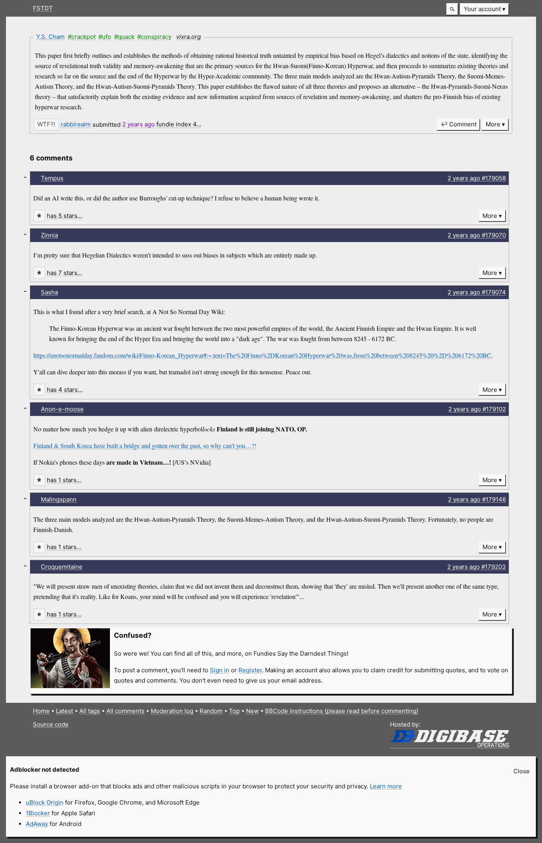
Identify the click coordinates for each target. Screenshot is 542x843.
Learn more (386, 786)
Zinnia (49, 235)
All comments (125, 711)
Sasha (49, 292)
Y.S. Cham (50, 36)
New (252, 711)
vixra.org (188, 36)
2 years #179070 (477, 235)
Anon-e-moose (62, 409)
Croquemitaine (62, 566)
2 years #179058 (477, 178)
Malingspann (59, 499)
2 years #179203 (476, 566)
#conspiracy (154, 36)
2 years (138, 124)
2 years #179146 (477, 499)
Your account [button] (482, 9)
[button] (452, 9)
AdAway (37, 824)
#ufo (104, 36)
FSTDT (43, 8)
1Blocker (38, 813)
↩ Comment (459, 124)
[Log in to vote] (46, 124)
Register (250, 670)
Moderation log (172, 711)
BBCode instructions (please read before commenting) (341, 711)
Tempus (52, 178)
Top (234, 711)
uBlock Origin (44, 802)
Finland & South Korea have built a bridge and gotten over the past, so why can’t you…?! (144, 445)
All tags (89, 711)
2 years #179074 (477, 292)
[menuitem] (484, 9)
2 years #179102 (477, 409)
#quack (124, 36)
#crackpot (82, 36)
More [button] (493, 124)
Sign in (219, 670)
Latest (64, 711)
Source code (51, 724)
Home (41, 711)
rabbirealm (76, 124)
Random (211, 711)
